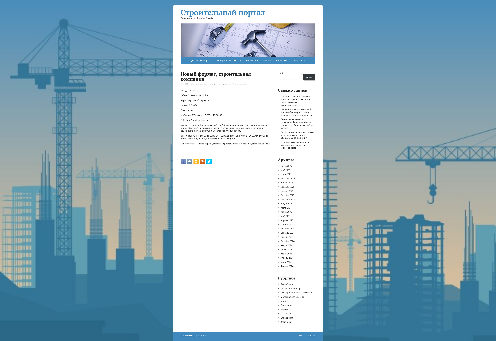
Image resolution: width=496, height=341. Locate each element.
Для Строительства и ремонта (202, 84)
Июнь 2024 (286, 253)
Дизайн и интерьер (201, 60)
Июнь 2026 (286, 166)
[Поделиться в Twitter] (209, 161)
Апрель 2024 (287, 257)
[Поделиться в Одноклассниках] (196, 161)
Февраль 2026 (288, 178)
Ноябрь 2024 (287, 237)
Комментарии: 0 (239, 84)
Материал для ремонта (229, 60)
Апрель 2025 (287, 220)
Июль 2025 (286, 207)
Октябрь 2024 (287, 241)
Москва (218, 84)
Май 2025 (285, 216)
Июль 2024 (286, 249)
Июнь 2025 (286, 211)
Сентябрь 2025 (288, 199)
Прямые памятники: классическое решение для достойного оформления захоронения (298, 135)
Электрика (299, 60)
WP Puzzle (311, 335)
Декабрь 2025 (288, 186)
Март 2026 (286, 174)
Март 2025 (286, 224)
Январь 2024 (287, 266)
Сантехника (282, 60)
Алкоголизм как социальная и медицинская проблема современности (296, 145)
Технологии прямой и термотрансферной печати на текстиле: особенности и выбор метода (297, 123)
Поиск (281, 72)
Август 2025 (286, 203)
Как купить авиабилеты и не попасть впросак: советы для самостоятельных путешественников (295, 101)
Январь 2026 (287, 182)
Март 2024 (286, 262)
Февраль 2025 (288, 228)
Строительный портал (223, 12)
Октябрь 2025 (287, 195)
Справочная (226, 84)
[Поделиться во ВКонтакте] (189, 161)
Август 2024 (286, 245)
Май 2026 (285, 170)
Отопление (252, 60)
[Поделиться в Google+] (202, 161)
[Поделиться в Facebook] (183, 161)
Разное (267, 60)
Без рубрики (287, 284)
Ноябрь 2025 (287, 191)
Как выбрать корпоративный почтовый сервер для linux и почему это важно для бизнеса (296, 112)
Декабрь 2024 (288, 232)
